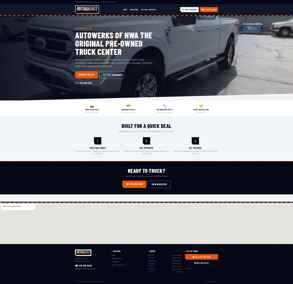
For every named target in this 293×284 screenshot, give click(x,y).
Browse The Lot (86, 74)
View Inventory (159, 184)
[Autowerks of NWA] (87, 9)
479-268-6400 (86, 83)
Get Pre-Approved (148, 9)
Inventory (134, 9)
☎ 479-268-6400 (134, 184)
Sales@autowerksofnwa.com (85, 269)
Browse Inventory (201, 263)
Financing (115, 262)
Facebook (188, 268)
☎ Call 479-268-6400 (201, 257)
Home (125, 9)
